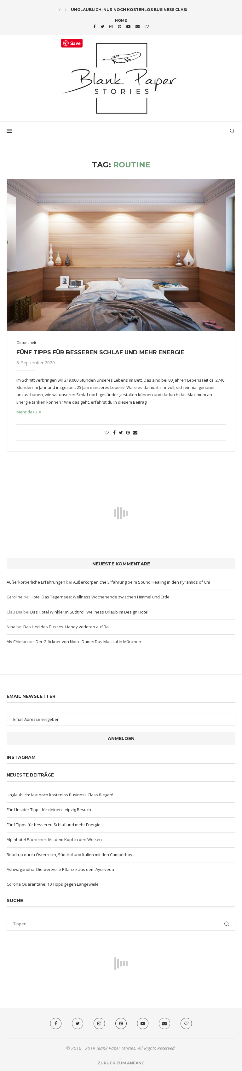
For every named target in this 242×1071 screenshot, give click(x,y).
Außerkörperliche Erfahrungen (36, 582)
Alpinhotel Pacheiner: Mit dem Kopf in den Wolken (54, 839)
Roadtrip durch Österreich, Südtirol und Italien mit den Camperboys (71, 854)
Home (121, 20)
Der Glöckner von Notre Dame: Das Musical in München (88, 641)
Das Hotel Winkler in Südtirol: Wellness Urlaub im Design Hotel (89, 612)
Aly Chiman (17, 641)
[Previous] (59, 10)
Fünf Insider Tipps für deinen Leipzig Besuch (49, 809)
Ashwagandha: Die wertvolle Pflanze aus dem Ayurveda (60, 869)
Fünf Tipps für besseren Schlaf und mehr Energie (100, 352)
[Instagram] (111, 26)
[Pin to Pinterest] (128, 432)
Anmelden (121, 738)
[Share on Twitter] (121, 432)
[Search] (232, 131)
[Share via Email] (135, 432)
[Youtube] (128, 26)
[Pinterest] (119, 26)
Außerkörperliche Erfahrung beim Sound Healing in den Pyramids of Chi (141, 582)
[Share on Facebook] (114, 432)
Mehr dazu (26, 412)
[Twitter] (102, 26)
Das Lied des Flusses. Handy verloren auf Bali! (67, 627)
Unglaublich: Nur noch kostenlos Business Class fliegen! (139, 9)
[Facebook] (94, 26)
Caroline (15, 597)
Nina (11, 627)
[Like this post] (107, 432)
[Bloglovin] (147, 26)
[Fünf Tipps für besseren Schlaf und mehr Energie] (121, 255)
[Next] (65, 10)
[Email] (137, 26)
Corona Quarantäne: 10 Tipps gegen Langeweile (53, 884)
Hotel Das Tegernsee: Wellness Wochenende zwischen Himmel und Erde (100, 597)
